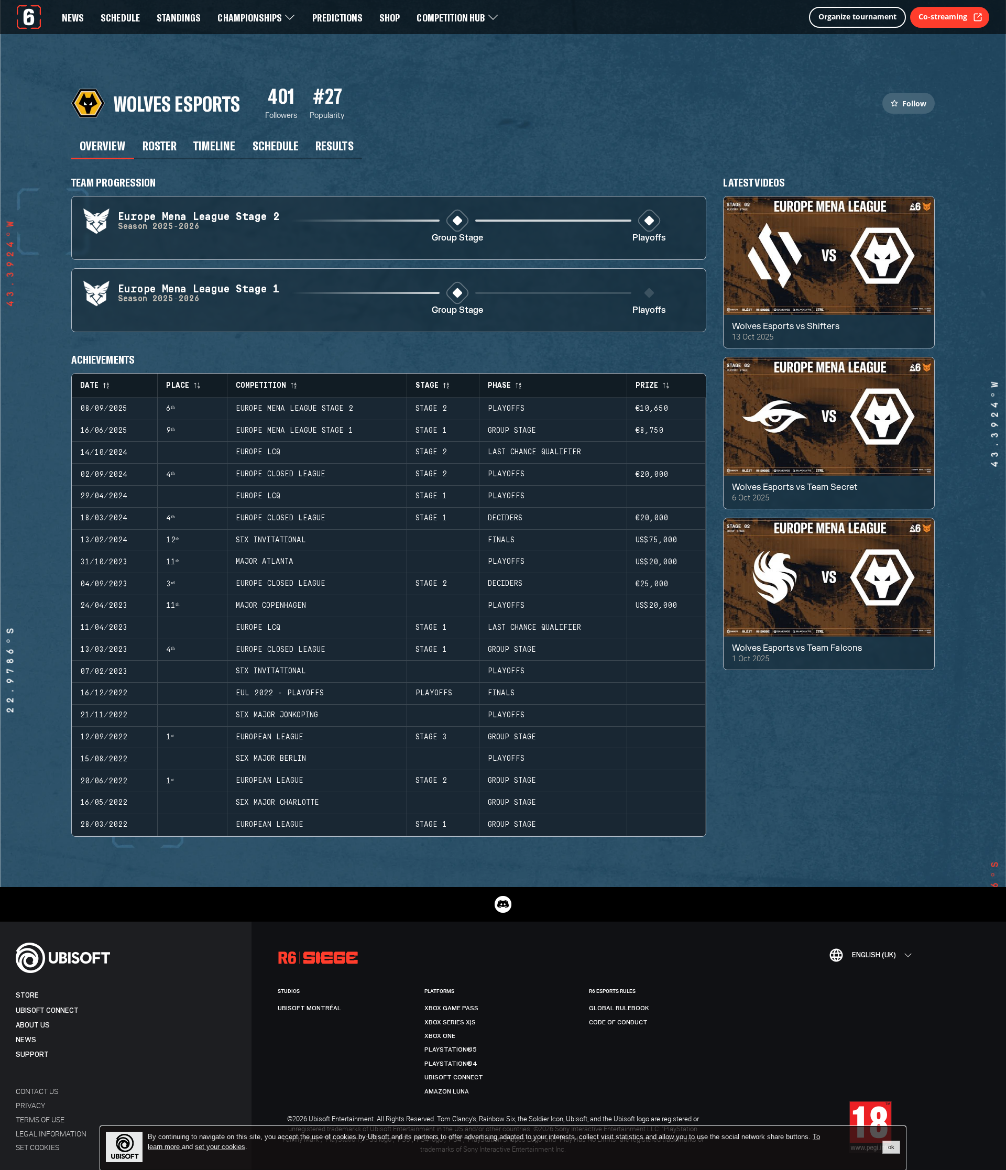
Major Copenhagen (271, 606)
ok (891, 1147)
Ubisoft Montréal (309, 1008)
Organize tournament (857, 16)
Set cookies (37, 1147)
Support (32, 1054)
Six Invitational (271, 540)
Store (27, 995)
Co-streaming (942, 16)
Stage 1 (431, 431)
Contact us (37, 1091)
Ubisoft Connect (47, 1010)
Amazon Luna (446, 1091)
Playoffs (649, 238)
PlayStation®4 (450, 1063)
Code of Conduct (618, 1022)
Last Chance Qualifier (534, 452)
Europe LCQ (258, 452)
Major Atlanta (264, 561)
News (26, 1040)
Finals (501, 540)
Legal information (51, 1134)
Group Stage (457, 238)
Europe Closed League (280, 474)
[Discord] (503, 904)
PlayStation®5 (450, 1049)
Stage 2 (431, 408)
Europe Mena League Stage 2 (294, 408)
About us (33, 1025)
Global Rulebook (619, 1008)
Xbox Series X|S (450, 1022)
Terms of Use (40, 1119)
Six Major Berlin (271, 759)
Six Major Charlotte (277, 803)
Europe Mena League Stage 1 (294, 431)
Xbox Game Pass (451, 1008)
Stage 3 (431, 737)
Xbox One (439, 1036)
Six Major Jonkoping (277, 715)
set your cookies (220, 1147)
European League (269, 737)
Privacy (30, 1105)
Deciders (505, 518)
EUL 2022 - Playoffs (280, 693)
